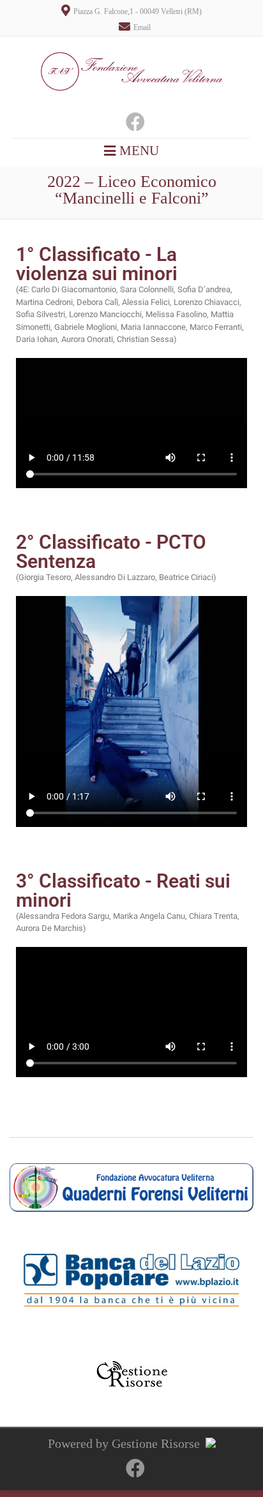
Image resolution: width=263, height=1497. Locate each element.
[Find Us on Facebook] (131, 125)
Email (142, 27)
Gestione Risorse (156, 1443)
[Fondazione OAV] (131, 104)
